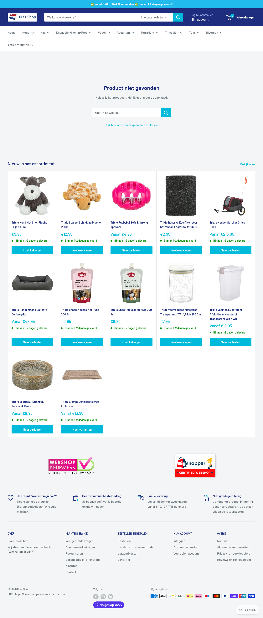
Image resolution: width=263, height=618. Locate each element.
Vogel (102, 32)
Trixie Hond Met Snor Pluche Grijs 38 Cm (29, 225)
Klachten (71, 565)
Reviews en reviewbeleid (234, 559)
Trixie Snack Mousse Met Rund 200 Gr (80, 312)
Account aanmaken (186, 547)
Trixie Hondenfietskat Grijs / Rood (227, 225)
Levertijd (124, 559)
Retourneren (74, 553)
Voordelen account (186, 553)
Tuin (192, 32)
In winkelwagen (32, 250)
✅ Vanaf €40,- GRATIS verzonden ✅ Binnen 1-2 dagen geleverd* (131, 4)
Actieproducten (18, 45)
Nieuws (222, 541)
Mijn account (200, 19)
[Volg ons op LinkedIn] (110, 596)
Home (12, 32)
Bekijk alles (248, 164)
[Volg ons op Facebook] (96, 596)
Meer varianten (131, 250)
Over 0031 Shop (18, 541)
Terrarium (147, 32)
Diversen (212, 32)
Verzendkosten (128, 553)
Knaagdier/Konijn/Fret (71, 32)
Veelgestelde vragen (79, 541)
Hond (25, 32)
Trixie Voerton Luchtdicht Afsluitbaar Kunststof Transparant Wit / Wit (226, 314)
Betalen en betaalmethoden (136, 547)
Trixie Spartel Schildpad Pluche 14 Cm (81, 225)
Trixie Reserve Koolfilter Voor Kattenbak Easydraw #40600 (178, 225)
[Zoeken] (178, 17)
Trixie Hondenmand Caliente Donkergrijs (29, 312)
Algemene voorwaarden (233, 547)
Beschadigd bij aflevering (82, 559)
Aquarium (123, 32)
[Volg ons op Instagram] (103, 596)
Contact (70, 572)
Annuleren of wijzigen (80, 547)
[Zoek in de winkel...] (166, 112)
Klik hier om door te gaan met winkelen (132, 125)
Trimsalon (171, 32)
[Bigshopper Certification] (195, 452)
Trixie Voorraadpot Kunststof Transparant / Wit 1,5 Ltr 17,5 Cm (180, 312)
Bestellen (124, 541)
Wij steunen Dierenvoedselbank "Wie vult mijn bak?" (29, 549)
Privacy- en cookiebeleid (233, 553)
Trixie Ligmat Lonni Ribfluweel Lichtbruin (80, 404)
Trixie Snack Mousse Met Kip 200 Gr (131, 312)
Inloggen (179, 541)
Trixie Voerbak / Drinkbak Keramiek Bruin (28, 404)
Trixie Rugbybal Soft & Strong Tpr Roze (129, 225)
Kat (42, 32)
